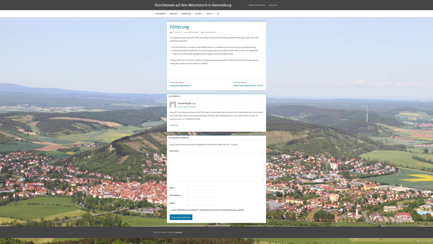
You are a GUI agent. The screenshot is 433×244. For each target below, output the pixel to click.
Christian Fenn (192, 32)
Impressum (273, 5)
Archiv (209, 14)
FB (218, 14)
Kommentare (186, 14)
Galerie (198, 14)
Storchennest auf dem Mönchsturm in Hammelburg (193, 5)
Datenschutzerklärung (257, 5)
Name (172, 188)
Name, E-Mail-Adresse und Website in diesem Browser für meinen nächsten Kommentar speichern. (208, 210)
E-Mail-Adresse (176, 195)
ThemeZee (178, 232)
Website (172, 203)
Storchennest (160, 14)
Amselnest (174, 14)
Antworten (174, 125)
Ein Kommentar (209, 32)
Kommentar (175, 151)
